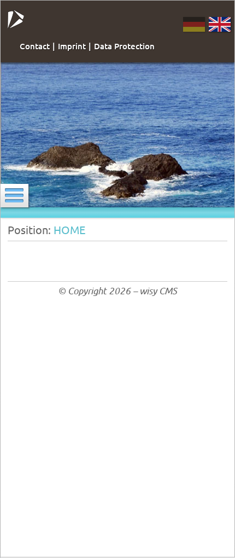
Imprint (72, 45)
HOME (69, 229)
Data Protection (124, 45)
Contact (35, 45)
